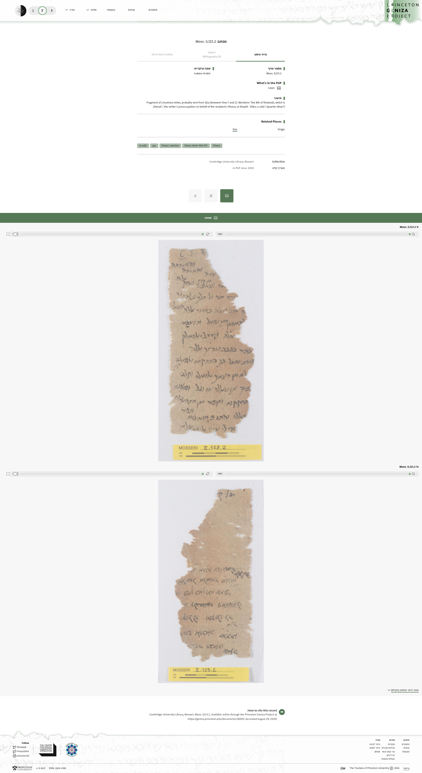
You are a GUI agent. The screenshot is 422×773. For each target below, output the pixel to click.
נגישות (406, 768)
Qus (154, 145)
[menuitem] (158, 11)
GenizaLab (21, 747)
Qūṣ (235, 129)
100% (220, 234)
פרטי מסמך (260, 54)
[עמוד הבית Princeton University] (22, 768)
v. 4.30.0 (40, 768)
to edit (143, 145)
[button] (403, 12)
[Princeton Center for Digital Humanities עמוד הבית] (44, 749)
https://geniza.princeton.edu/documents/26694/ (216, 719)
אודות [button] (94, 10)
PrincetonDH (23, 751)
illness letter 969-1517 (196, 145)
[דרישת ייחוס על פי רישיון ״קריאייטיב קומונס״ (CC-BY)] (343, 768)
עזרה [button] (72, 10)
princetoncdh (23, 756)
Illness (216, 145)
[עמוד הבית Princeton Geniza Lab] (69, 749)
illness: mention (170, 145)
